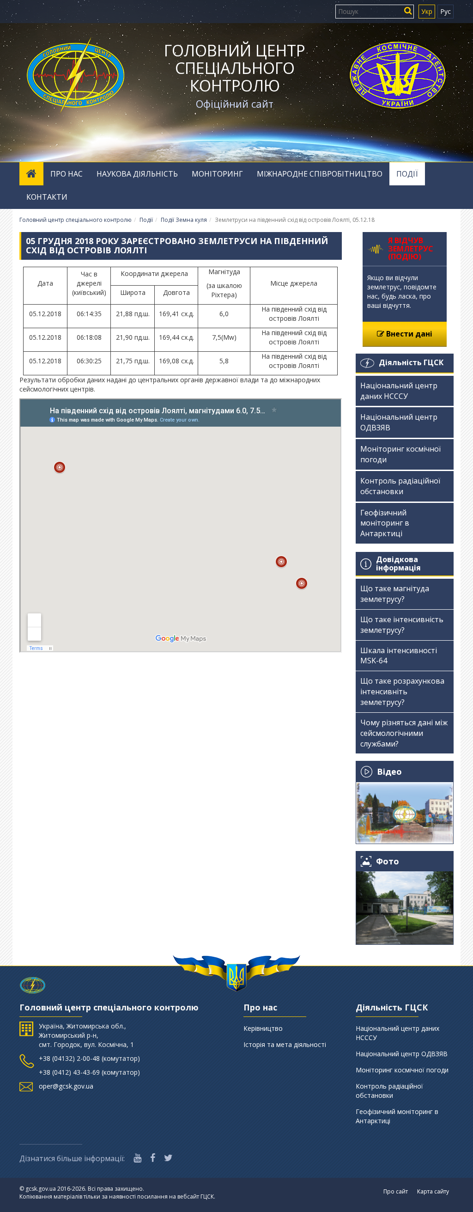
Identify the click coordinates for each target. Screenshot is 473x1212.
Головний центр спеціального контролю (234, 68)
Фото (387, 861)
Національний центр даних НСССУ (398, 390)
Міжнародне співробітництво (319, 174)
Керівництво (263, 1028)
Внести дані (408, 334)
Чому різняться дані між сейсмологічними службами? (404, 733)
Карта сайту (433, 1191)
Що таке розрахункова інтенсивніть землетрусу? (402, 691)
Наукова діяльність (137, 174)
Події (407, 174)
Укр (426, 11)
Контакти (46, 197)
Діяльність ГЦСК (411, 362)
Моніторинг (217, 174)
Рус (445, 11)
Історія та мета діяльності (284, 1044)
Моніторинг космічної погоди (400, 454)
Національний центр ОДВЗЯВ (398, 422)
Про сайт (395, 1191)
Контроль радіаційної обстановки (400, 486)
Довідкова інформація (398, 564)
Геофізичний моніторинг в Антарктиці (384, 523)
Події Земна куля (184, 220)
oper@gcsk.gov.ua (66, 1086)
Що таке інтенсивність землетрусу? (401, 624)
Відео (389, 771)
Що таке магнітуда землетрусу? (394, 593)
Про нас (66, 174)
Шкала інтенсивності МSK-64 (398, 655)
